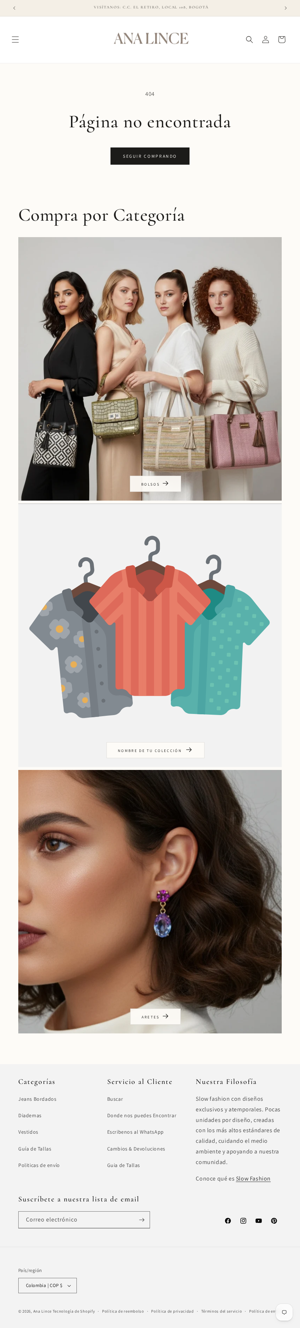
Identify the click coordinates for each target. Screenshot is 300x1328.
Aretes (151, 1017)
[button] (15, 39)
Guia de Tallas (123, 1165)
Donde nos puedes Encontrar (142, 1115)
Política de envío (265, 1311)
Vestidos (28, 1132)
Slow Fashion (253, 1178)
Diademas (30, 1115)
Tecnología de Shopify (74, 1311)
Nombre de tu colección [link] (150, 750)
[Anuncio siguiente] (286, 8)
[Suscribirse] (142, 1219)
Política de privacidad (172, 1311)
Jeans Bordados (37, 1099)
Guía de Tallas (34, 1148)
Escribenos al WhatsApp (135, 1132)
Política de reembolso (123, 1311)
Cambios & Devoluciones (136, 1148)
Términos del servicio (221, 1311)
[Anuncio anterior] (14, 8)
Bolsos (150, 484)
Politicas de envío (39, 1165)
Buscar (115, 1099)
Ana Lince (42, 1311)
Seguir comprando (150, 156)
